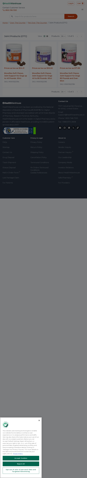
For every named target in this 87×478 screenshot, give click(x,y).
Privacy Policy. (18, 453)
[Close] (39, 420)
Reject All (21, 464)
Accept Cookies (21, 458)
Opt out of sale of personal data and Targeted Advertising (21, 470)
